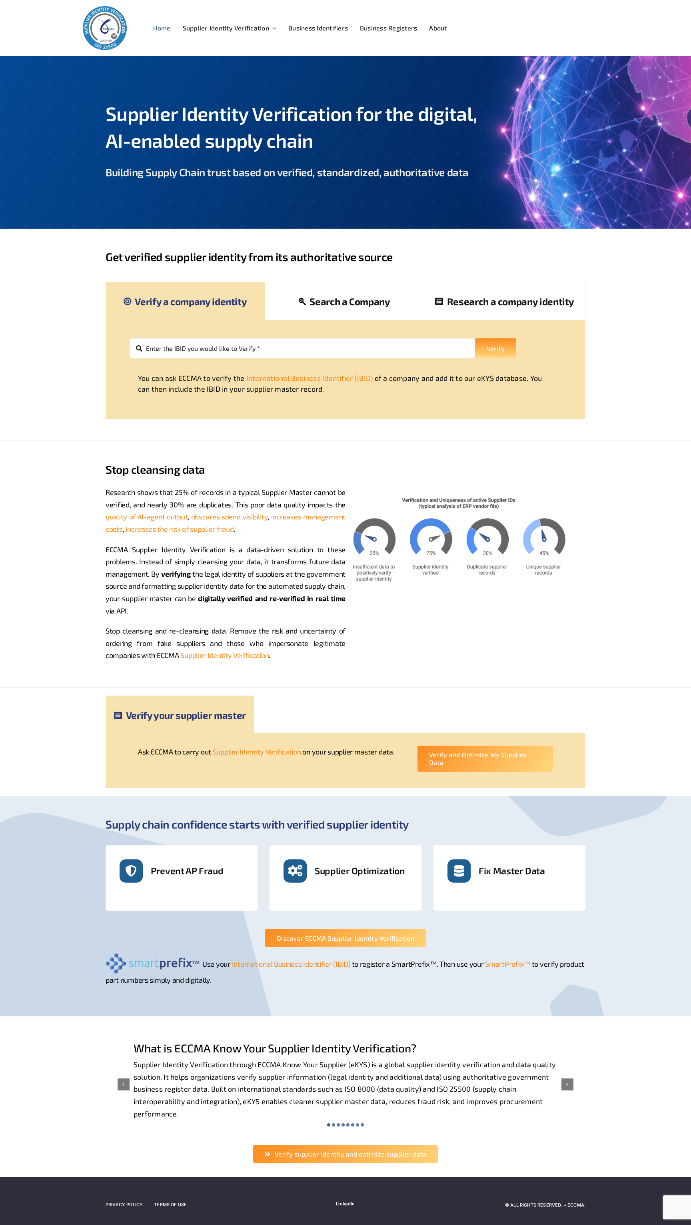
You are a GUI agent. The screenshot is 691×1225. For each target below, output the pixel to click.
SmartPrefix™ (507, 963)
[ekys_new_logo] (105, 9)
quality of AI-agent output (147, 516)
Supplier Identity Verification (224, 655)
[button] (328, 1124)
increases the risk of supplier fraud (180, 529)
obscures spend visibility (229, 516)
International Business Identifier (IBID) (309, 378)
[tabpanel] (345, 369)
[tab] (185, 301)
